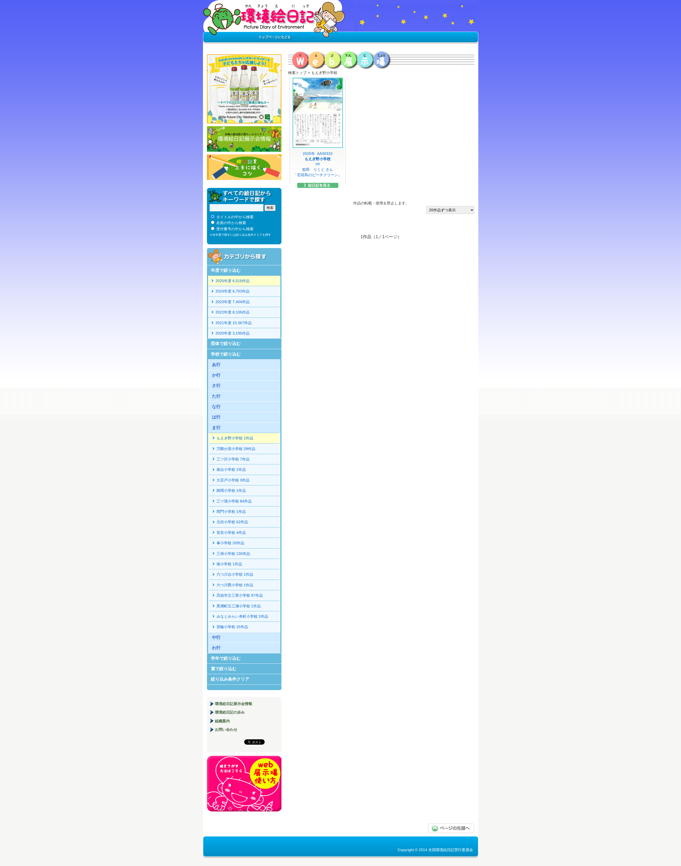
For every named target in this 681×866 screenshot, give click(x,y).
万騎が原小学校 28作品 (236, 449)
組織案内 (222, 721)
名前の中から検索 (231, 223)
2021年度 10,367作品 (233, 323)
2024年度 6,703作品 (232, 291)
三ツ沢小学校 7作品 (233, 459)
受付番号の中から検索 (235, 229)
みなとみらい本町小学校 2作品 (242, 616)
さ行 (216, 385)
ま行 (216, 427)
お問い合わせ (226, 729)
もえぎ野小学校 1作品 (235, 438)
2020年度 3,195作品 (232, 333)
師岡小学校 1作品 (231, 490)
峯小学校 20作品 (230, 543)
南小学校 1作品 (229, 564)
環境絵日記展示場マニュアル (244, 783)
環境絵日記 (274, 22)
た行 (216, 396)
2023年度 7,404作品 (232, 302)
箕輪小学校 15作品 (232, 627)
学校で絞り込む (226, 354)
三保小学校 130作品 (233, 553)
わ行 (216, 647)
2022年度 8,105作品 (232, 312)
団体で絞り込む (226, 343)
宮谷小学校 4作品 (231, 532)
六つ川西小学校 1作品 (235, 585)
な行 (216, 406)
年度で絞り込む (226, 270)
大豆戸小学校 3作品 (233, 480)
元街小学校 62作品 (232, 522)
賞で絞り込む (223, 668)
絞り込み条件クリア (230, 679)
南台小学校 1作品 (231, 469)
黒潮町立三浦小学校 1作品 (239, 606)
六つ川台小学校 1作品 (235, 574)
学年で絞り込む (226, 658)
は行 (216, 417)
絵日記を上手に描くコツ (244, 167)
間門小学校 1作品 (231, 511)
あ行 (216, 364)
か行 (216, 375)
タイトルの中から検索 (235, 217)
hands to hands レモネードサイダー (244, 88)
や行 (216, 637)
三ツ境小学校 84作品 (234, 501)
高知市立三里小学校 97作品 (240, 595)
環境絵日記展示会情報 (244, 139)
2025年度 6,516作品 (232, 281)
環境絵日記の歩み (230, 712)
